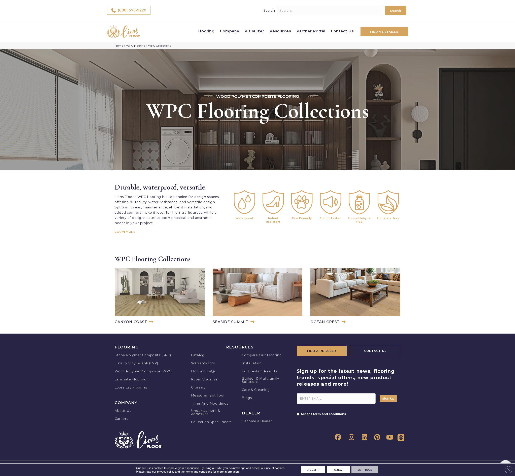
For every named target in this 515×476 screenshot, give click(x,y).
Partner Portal (311, 31)
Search (269, 10)
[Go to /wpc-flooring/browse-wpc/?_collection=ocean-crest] (355, 297)
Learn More (125, 232)
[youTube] (389, 437)
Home (119, 45)
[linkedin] (363, 437)
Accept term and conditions (323, 414)
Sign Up (388, 398)
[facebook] (337, 437)
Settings (364, 470)
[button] (395, 10)
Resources (280, 31)
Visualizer (254, 31)
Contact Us (342, 31)
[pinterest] (376, 437)
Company (229, 31)
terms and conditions (198, 471)
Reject (338, 470)
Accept (313, 470)
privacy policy (165, 471)
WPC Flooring (135, 45)
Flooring (206, 31)
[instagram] (350, 437)
